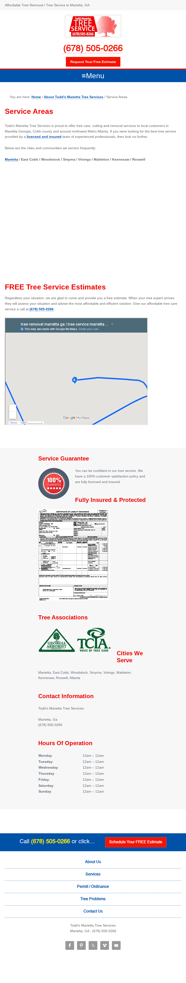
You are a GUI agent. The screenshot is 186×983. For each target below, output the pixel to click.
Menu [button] (95, 76)
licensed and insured (44, 137)
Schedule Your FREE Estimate (135, 842)
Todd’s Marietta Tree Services (93, 26)
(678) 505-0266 (93, 48)
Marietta (11, 159)
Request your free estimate (93, 62)
